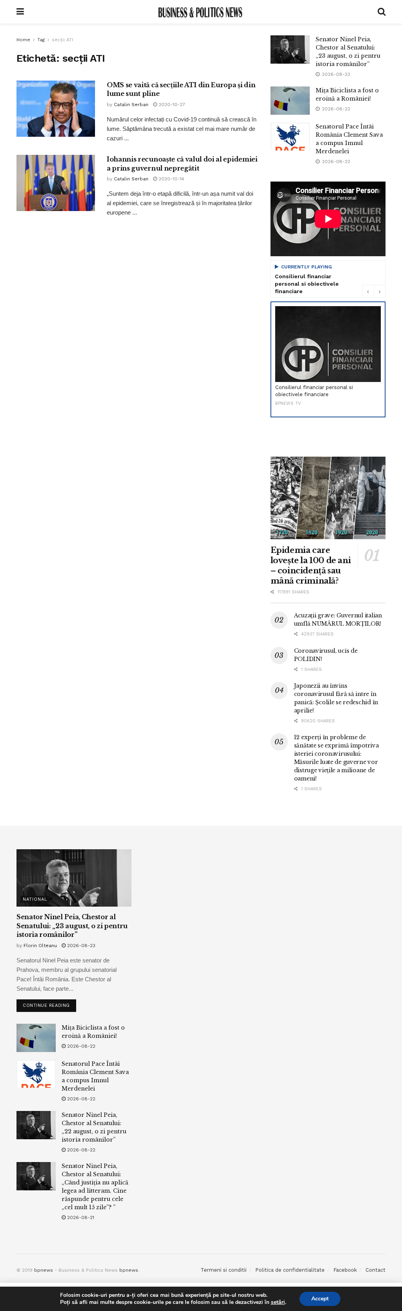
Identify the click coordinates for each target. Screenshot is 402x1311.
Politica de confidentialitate (290, 1270)
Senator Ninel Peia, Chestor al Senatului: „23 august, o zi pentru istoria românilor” (72, 925)
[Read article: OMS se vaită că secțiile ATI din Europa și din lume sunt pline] (55, 109)
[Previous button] (368, 291)
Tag (41, 39)
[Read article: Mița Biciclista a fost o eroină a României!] (290, 100)
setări (278, 1302)
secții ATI (62, 39)
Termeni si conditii (224, 1270)
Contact (375, 1270)
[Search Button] (382, 12)
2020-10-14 (170, 179)
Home (23, 39)
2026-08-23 (80, 945)
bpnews (43, 1270)
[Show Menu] (20, 12)
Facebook (345, 1270)
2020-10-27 (171, 104)
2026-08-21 (80, 1217)
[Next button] (380, 291)
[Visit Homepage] (201, 12)
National (35, 899)
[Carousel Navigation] (374, 291)
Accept (320, 1298)
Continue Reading (49, 1003)
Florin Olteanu (40, 945)
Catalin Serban (131, 104)
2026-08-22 (80, 1046)
